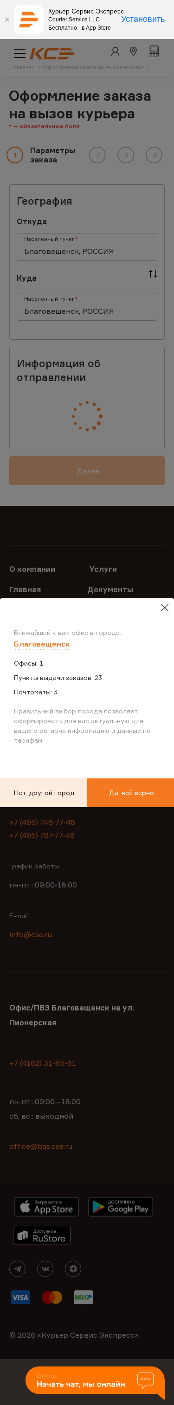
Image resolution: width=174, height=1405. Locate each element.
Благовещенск (42, 643)
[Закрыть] (7, 19)
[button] (95, 1383)
